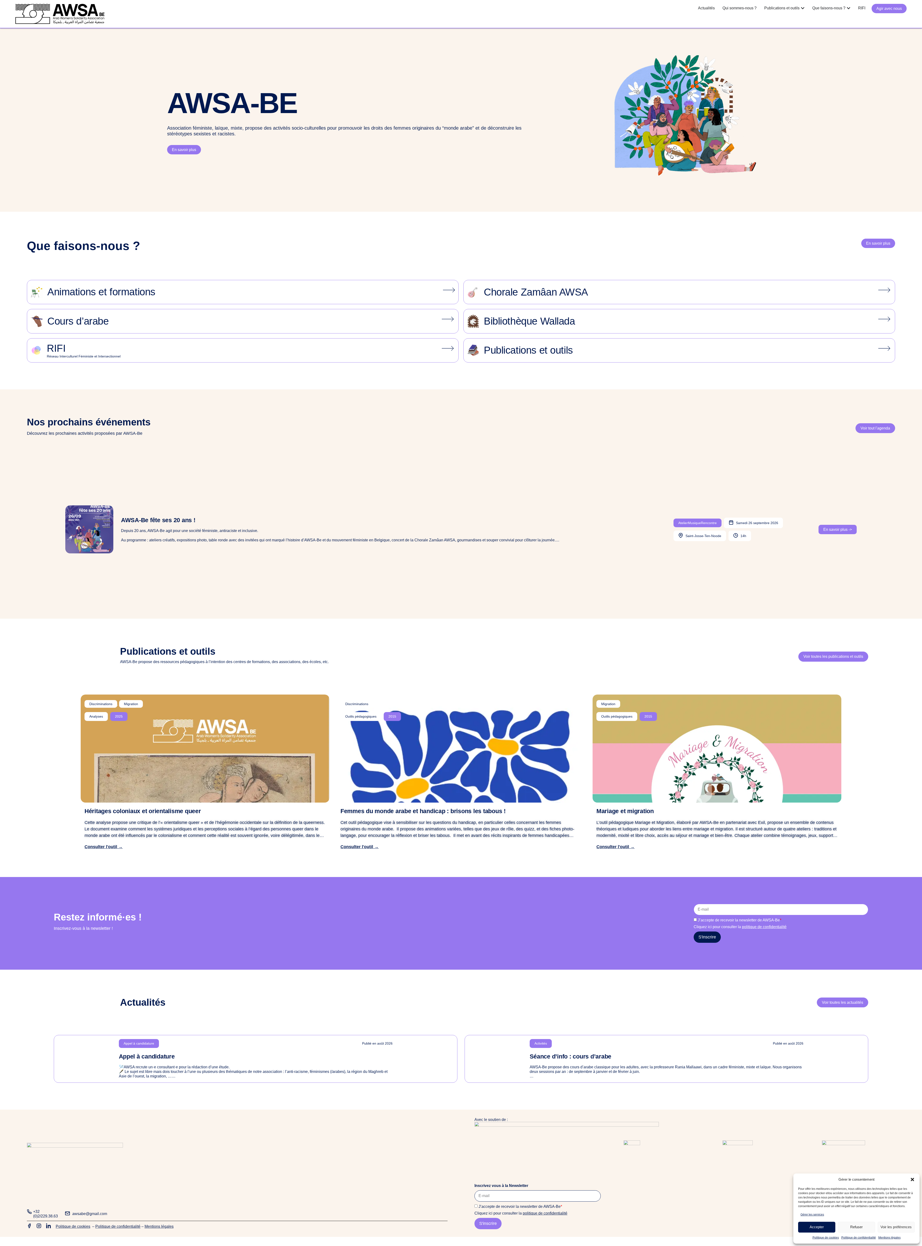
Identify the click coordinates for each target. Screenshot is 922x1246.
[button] (912, 1179)
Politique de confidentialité (858, 1237)
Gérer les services (812, 1214)
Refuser (856, 1227)
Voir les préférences (896, 1227)
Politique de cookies (826, 1237)
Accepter (817, 1227)
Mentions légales (889, 1237)
